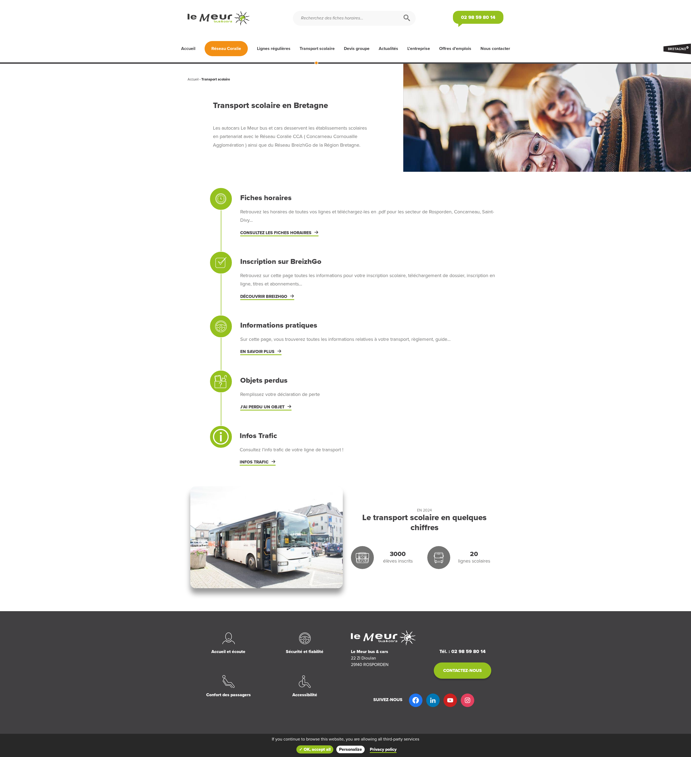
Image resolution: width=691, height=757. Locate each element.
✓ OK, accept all (315, 749)
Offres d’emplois (455, 48)
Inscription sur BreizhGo (280, 261)
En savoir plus (257, 351)
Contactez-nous (462, 670)
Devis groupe (357, 48)
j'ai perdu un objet (262, 407)
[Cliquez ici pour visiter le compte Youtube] (450, 700)
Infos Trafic (258, 435)
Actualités (388, 48)
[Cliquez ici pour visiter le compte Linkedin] (433, 700)
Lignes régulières (273, 48)
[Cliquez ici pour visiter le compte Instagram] (467, 700)
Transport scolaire (317, 48)
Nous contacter (495, 48)
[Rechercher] (407, 18)
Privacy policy (383, 749)
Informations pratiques (278, 325)
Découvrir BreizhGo (263, 296)
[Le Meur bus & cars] (240, 18)
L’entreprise (418, 48)
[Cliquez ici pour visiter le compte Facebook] (415, 700)
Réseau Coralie (226, 48)
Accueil (188, 48)
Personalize (350, 749)
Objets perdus (263, 380)
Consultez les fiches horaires (275, 232)
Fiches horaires (266, 197)
